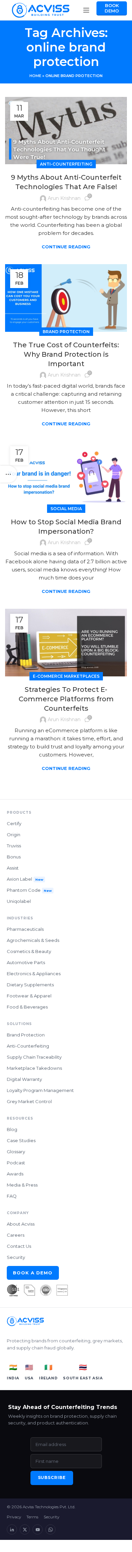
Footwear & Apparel (29, 995)
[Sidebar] (8, 474)
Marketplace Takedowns (34, 1068)
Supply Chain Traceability (34, 1057)
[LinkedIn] (12, 1529)
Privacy (14, 1517)
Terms (32, 1517)
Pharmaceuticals (25, 929)
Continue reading (66, 247)
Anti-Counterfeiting (66, 164)
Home (35, 75)
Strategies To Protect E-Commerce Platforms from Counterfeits (66, 698)
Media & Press (22, 1185)
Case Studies (21, 1140)
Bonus (14, 856)
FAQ (12, 1196)
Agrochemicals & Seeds (33, 940)
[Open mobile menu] (86, 10)
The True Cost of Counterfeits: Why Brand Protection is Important (66, 354)
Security (16, 1257)
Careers (15, 1235)
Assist (13, 868)
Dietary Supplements (30, 984)
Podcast (16, 1162)
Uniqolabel (19, 901)
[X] (25, 1529)
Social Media (66, 508)
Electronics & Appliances (34, 973)
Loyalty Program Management (40, 1090)
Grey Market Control (29, 1101)
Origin (13, 834)
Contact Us (19, 1246)
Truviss (14, 845)
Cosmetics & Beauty (29, 951)
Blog (12, 1129)
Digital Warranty (24, 1079)
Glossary (16, 1151)
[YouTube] (37, 1529)
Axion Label (25, 879)
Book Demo (112, 8)
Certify (14, 823)
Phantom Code (29, 890)
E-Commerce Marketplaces (66, 676)
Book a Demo (33, 1272)
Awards (15, 1173)
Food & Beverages (27, 1007)
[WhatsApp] (50, 1529)
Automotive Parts (26, 962)
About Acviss (21, 1224)
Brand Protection (66, 331)
